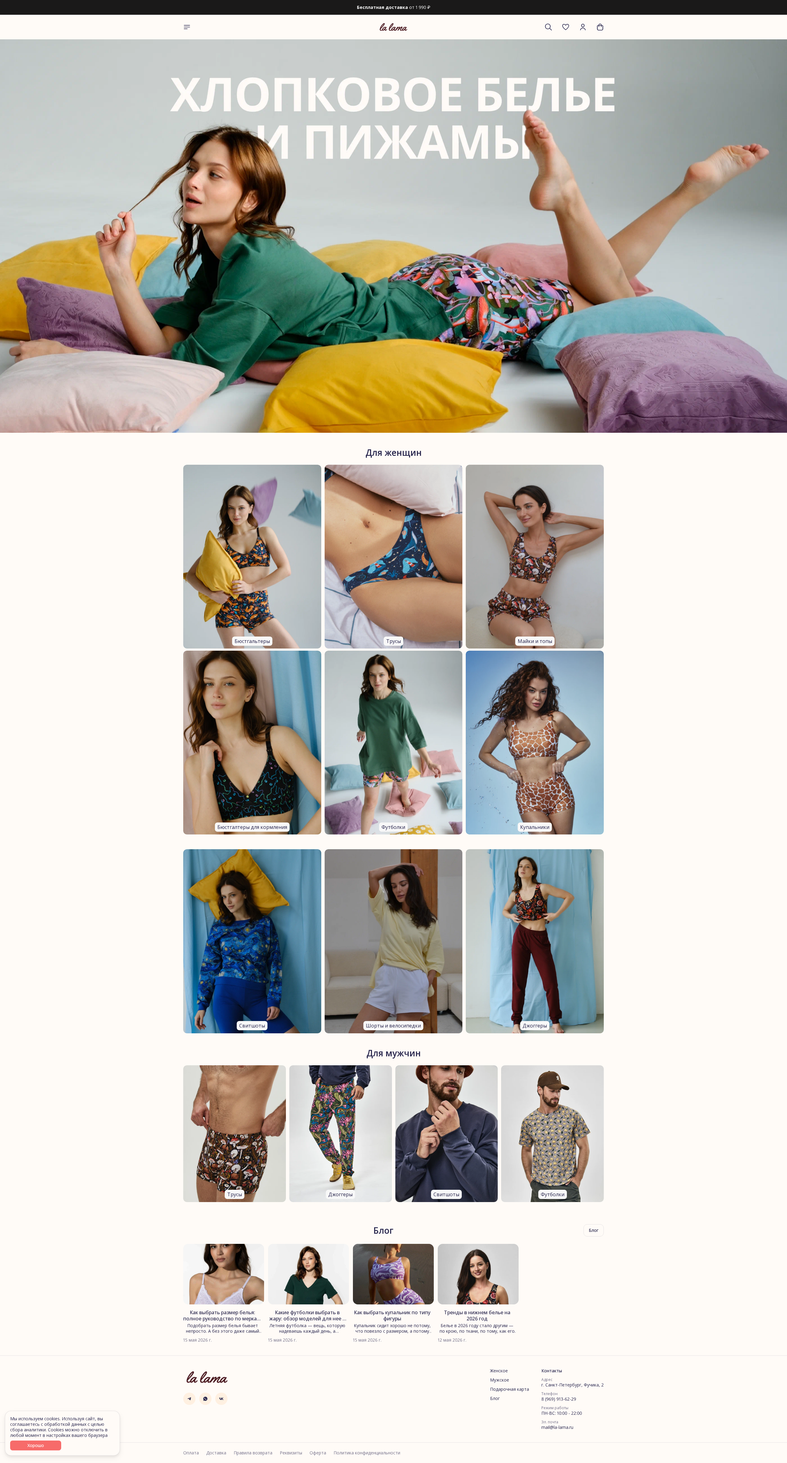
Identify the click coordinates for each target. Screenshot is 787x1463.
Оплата (191, 1453)
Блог (495, 1398)
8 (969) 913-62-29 (558, 1399)
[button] (565, 27)
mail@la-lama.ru (557, 1427)
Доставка (216, 1453)
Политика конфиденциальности (367, 1453)
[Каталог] (187, 27)
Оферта (318, 1453)
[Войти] (583, 27)
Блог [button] (594, 1230)
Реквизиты (291, 1453)
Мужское (499, 1380)
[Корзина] (600, 27)
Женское (499, 1371)
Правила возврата (253, 1453)
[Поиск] (548, 27)
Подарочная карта (509, 1389)
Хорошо (35, 1445)
